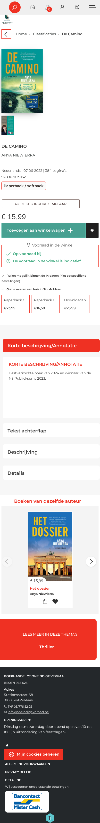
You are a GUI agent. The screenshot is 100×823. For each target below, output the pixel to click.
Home (21, 34)
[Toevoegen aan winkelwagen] (45, 601)
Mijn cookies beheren (37, 754)
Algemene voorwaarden (27, 764)
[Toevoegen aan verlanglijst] (92, 230)
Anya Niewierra (18, 155)
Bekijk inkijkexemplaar (43, 204)
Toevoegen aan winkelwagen (36, 230)
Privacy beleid (18, 772)
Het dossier (40, 588)
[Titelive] (50, 817)
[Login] (62, 7)
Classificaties (44, 34)
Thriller (46, 647)
